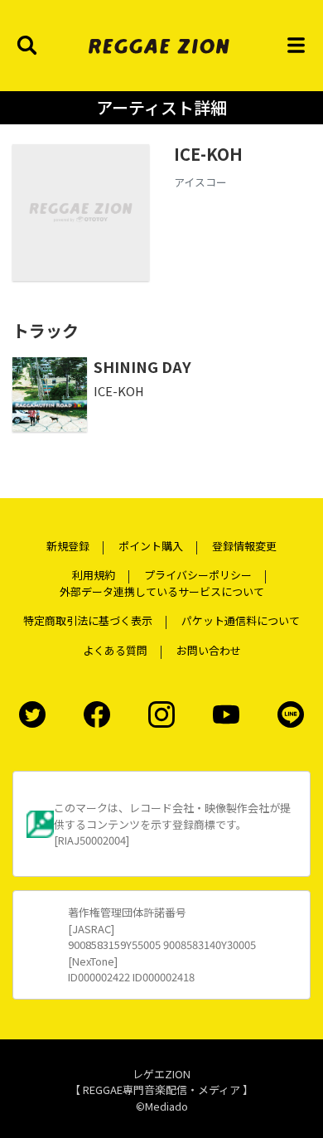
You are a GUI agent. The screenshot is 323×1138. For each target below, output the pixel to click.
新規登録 (67, 546)
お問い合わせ (208, 650)
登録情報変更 (244, 546)
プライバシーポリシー (198, 575)
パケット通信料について (240, 620)
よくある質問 (115, 650)
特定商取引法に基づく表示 (87, 620)
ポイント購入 (150, 546)
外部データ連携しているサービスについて (162, 591)
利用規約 (93, 575)
